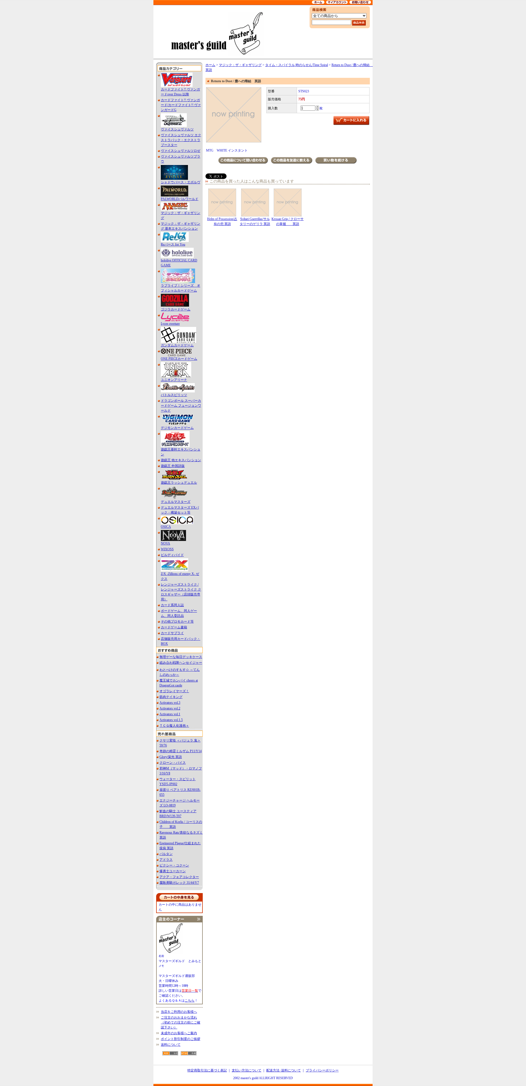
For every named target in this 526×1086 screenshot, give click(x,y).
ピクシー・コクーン (174, 865)
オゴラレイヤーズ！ (174, 691)
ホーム (210, 65)
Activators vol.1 (169, 714)
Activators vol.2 (169, 708)
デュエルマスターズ (175, 502)
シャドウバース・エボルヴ (180, 182)
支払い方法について (246, 1070)
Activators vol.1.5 (171, 720)
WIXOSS (167, 549)
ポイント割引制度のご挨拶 (180, 1039)
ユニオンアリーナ (174, 380)
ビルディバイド (172, 555)
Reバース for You (173, 244)
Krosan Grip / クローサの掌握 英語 (287, 221)
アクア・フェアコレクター (179, 877)
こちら (190, 1000)
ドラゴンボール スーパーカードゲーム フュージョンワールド (181, 405)
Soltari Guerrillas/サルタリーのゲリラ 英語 (255, 221)
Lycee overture (170, 324)
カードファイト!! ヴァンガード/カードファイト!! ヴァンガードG (181, 105)
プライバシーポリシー (322, 1070)
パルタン (166, 854)
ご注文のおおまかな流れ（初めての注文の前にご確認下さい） (180, 1022)
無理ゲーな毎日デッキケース (180, 657)
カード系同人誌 (172, 605)
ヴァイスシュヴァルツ (177, 129)
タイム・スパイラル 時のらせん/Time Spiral (296, 65)
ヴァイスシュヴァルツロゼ (180, 151)
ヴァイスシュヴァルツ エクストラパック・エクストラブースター (181, 140)
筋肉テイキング (170, 697)
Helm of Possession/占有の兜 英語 (222, 221)
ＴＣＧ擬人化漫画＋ (174, 726)
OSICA (166, 527)
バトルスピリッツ (174, 395)
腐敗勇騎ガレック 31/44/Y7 (179, 883)
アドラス (166, 860)
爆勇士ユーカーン (172, 871)
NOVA (165, 543)
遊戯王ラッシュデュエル (179, 482)
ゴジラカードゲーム (175, 309)
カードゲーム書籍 (174, 627)
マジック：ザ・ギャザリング (240, 65)
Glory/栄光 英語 (170, 757)
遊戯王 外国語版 (173, 466)
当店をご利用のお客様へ (179, 1012)
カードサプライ (172, 633)
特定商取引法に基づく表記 (207, 1070)
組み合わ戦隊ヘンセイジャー (180, 663)
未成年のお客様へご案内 (179, 1033)
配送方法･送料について (283, 1070)
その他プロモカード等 (177, 621)
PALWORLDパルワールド (179, 199)
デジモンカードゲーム (177, 428)
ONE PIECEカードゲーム (179, 359)
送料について (171, 1045)
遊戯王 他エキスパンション (181, 460)
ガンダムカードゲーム (177, 345)
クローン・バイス (172, 763)
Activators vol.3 (169, 703)
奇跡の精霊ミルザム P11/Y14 (180, 751)
